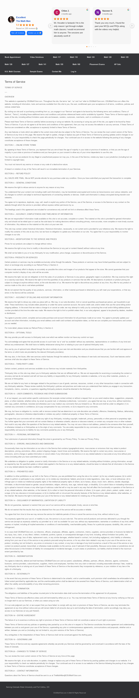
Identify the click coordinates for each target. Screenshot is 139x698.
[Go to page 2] (91, 46)
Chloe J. (65, 11)
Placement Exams (97, 64)
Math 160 (76, 64)
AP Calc (117, 64)
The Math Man (23, 21)
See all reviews (17, 33)
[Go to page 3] (93, 46)
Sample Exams (36, 71)
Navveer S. (107, 11)
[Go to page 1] (89, 46)
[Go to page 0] (87, 46)
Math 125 (124, 57)
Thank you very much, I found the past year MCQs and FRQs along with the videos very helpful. (110, 26)
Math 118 (74, 57)
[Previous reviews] (50, 25)
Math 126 (8, 64)
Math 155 (59, 64)
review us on (33, 33)
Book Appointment (12, 57)
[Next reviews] (132, 25)
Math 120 (107, 57)
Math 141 (42, 64)
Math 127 (25, 64)
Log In (73, 71)
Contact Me (56, 71)
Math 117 (57, 57)
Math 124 (90, 57)
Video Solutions (37, 57)
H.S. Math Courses (12, 71)
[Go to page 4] (95, 46)
